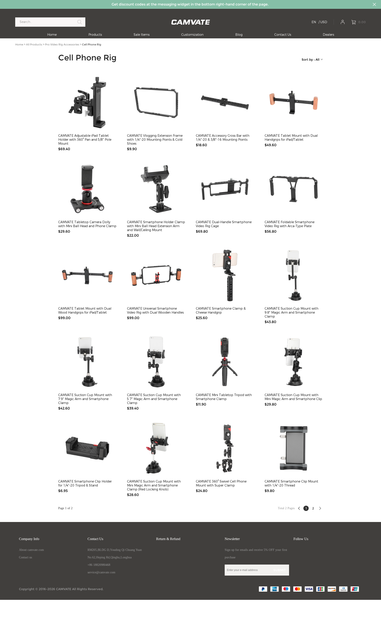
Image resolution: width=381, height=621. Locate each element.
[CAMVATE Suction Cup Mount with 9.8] (294, 275)
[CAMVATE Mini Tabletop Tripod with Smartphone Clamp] (225, 362)
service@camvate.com (101, 572)
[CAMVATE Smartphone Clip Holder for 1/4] (87, 448)
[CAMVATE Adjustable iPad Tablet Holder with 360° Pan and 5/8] (87, 102)
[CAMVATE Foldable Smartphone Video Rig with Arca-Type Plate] (294, 189)
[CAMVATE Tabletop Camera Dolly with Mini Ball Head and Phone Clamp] (87, 189)
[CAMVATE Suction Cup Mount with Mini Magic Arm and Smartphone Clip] (294, 362)
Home (19, 44)
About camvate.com (31, 550)
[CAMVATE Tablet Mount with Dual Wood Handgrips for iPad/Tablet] (87, 275)
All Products (34, 44)
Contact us (25, 557)
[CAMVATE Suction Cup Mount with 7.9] (87, 362)
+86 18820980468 (99, 565)
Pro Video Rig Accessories (62, 44)
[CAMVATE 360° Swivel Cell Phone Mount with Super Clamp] (225, 448)
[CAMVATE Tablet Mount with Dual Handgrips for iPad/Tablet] (294, 102)
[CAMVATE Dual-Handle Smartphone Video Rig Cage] (225, 189)
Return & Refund (168, 539)
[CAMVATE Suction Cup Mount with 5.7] (156, 362)
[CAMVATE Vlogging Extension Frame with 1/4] (156, 102)
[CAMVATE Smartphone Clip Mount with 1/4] (294, 448)
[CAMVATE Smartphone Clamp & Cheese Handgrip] (225, 275)
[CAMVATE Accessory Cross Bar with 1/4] (225, 102)
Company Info (29, 539)
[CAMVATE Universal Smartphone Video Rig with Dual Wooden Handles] (156, 275)
